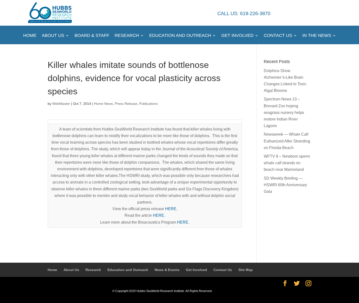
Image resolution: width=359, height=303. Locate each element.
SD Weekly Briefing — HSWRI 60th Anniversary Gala (285, 185)
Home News (103, 104)
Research (127, 36)
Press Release (126, 104)
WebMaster (61, 104)
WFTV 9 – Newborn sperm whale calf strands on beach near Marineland (287, 163)
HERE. (171, 209)
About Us (53, 36)
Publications (148, 104)
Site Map (245, 270)
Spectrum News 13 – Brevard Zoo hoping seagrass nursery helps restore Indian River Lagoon (284, 112)
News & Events (167, 270)
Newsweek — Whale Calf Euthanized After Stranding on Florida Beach (287, 141)
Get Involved (237, 36)
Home (29, 36)
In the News (316, 36)
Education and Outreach (180, 36)
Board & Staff (91, 36)
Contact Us (278, 36)
